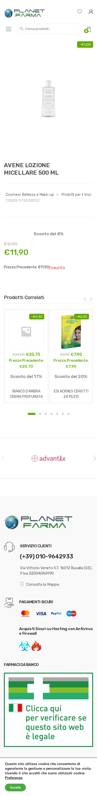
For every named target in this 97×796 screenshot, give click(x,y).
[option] (48, 98)
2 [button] (40, 414)
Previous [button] (2, 457)
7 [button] (69, 414)
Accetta (15, 787)
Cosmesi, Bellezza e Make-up (30, 194)
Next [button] (94, 457)
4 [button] (51, 414)
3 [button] (46, 414)
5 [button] (57, 414)
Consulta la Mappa (42, 584)
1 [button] (31, 414)
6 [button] (63, 414)
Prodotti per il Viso (76, 194)
